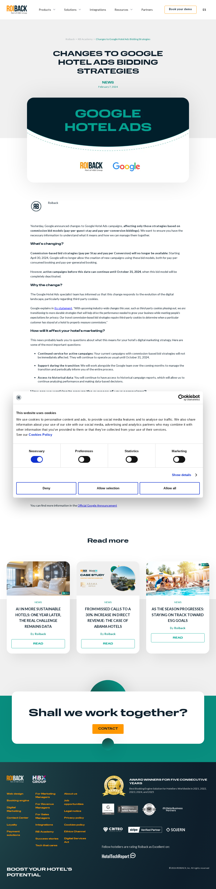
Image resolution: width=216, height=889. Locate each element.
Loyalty (12, 825)
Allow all (169, 488)
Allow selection (108, 488)
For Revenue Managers (44, 806)
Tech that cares (46, 846)
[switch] (84, 459)
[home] (17, 9)
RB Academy (85, 39)
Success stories (46, 839)
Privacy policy (74, 818)
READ (38, 644)
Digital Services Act (75, 840)
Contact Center (17, 818)
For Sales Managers (42, 816)
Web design (15, 794)
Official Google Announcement (97, 505)
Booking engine (18, 801)
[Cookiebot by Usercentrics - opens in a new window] (181, 397)
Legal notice (72, 811)
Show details (181, 475)
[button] (47, 9)
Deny (46, 488)
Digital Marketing (14, 809)
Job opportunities (74, 803)
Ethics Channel (74, 832)
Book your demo (180, 9)
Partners (147, 9)
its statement (63, 308)
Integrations (98, 9)
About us (70, 794)
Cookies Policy (40, 434)
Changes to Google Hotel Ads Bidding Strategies (123, 39)
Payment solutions (13, 834)
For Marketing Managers (45, 796)
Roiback (70, 39)
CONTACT (108, 729)
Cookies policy (74, 825)
